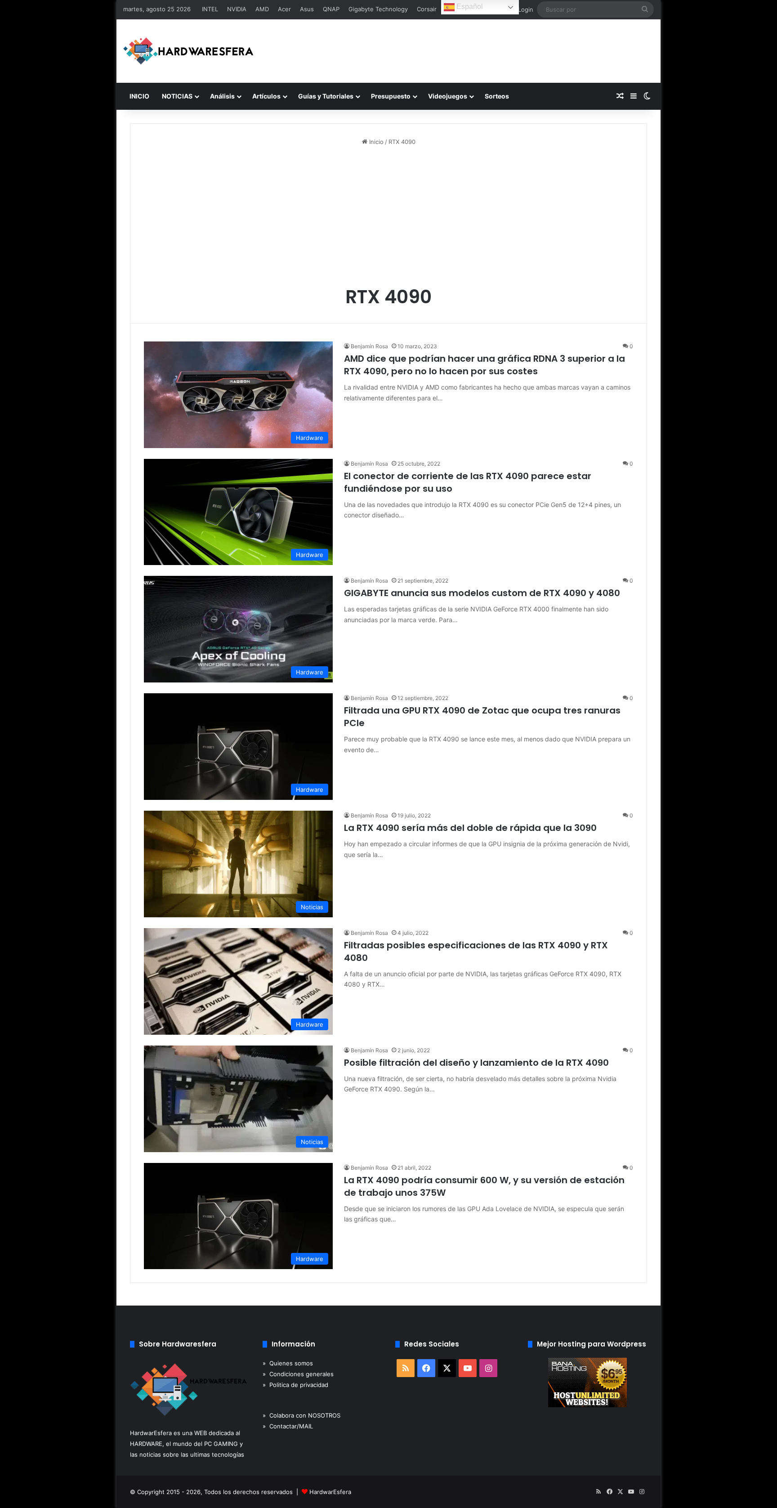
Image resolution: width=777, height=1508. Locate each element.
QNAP (331, 9)
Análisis (222, 96)
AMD (262, 9)
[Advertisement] (388, 219)
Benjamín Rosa (369, 346)
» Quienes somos (288, 1363)
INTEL (210, 9)
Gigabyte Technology (378, 9)
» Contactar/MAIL (288, 1426)
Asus (307, 9)
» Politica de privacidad (295, 1384)
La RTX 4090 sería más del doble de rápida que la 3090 (470, 827)
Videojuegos (447, 96)
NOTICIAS (177, 96)
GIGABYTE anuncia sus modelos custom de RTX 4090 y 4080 (482, 593)
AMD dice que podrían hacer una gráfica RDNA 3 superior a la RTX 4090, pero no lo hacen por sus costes (484, 364)
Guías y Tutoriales (325, 96)
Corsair (427, 9)
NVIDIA (236, 9)
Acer (284, 9)
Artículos (266, 96)
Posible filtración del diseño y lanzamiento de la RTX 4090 (476, 1062)
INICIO (139, 96)
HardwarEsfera (330, 1491)
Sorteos (497, 96)
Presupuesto (391, 96)
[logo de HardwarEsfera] (188, 51)
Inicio (375, 141)
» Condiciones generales (298, 1374)
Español (469, 6)
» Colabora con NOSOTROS (301, 1415)
